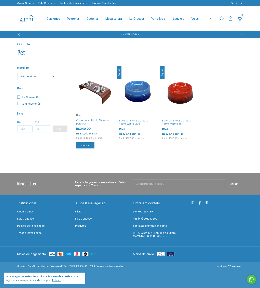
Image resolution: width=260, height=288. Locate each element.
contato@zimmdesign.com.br (150, 225)
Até (37, 121)
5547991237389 (143, 211)
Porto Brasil (158, 18)
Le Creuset (136, 18)
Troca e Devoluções (104, 3)
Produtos (80, 225)
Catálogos (53, 18)
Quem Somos (25, 3)
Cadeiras (93, 18)
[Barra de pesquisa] (221, 19)
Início (20, 44)
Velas (195, 18)
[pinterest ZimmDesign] (241, 3)
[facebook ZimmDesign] (237, 3)
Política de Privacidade (73, 3)
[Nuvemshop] (230, 266)
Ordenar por (23, 68)
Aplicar (60, 129)
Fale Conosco (46, 3)
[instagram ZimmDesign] (232, 3)
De (19, 121)
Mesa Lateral (113, 18)
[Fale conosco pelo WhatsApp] (251, 279)
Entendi (56, 280)
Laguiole (178, 18)
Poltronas (73, 18)
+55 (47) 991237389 (145, 218)
